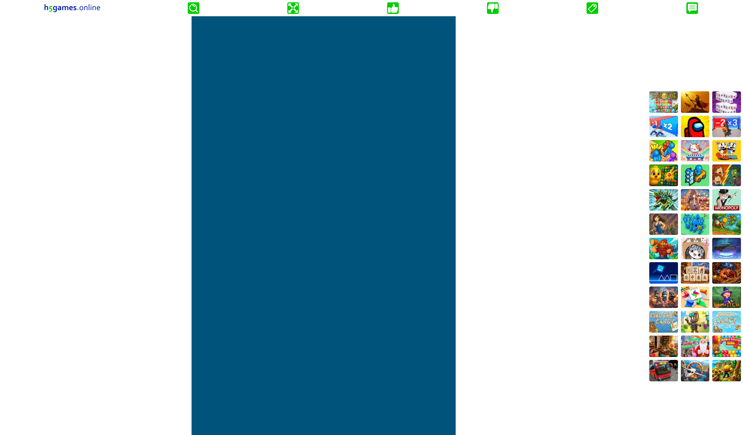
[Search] (193, 8)
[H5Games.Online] (72, 8)
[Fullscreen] (293, 8)
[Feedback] (692, 8)
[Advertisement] (695, 52)
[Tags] (592, 8)
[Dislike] (493, 8)
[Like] (393, 8)
